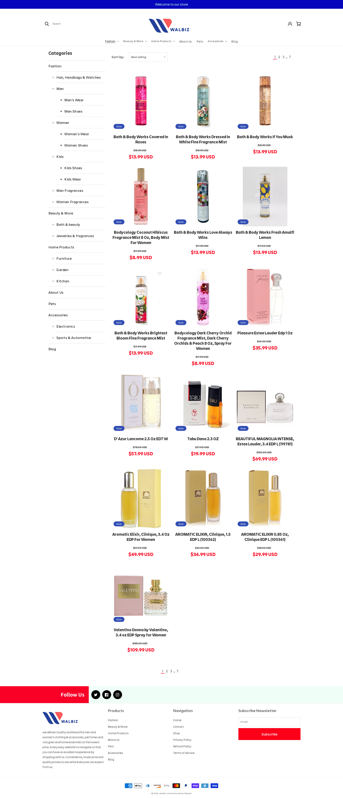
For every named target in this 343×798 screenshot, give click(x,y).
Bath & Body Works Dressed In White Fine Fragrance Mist (203, 139)
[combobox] (66, 23)
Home (177, 720)
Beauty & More (60, 213)
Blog (52, 348)
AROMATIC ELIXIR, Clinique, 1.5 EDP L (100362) (203, 537)
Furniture (64, 258)
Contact (178, 727)
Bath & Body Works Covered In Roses (141, 139)
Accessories (58, 315)
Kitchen (62, 281)
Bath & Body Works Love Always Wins (203, 235)
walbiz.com (165, 793)
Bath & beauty (68, 224)
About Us (56, 292)
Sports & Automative (73, 337)
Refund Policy (182, 746)
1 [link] (275, 56)
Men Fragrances (69, 190)
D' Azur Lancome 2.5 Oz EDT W (141, 438)
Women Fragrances (72, 201)
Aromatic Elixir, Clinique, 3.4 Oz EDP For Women (141, 537)
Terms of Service (184, 753)
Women (62, 122)
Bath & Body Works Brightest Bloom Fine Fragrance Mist (141, 335)
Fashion (55, 66)
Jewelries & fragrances (75, 235)
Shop (176, 733)
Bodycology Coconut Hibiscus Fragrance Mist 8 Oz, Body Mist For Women (141, 237)
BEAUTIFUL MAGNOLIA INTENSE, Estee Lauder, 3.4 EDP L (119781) (265, 441)
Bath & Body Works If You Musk (265, 136)
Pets (52, 303)
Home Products (61, 247)
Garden (62, 269)
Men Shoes (73, 111)
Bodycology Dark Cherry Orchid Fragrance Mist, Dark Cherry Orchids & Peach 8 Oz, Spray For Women (203, 340)
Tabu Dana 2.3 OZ (203, 438)
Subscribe (269, 734)
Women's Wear (76, 133)
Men (60, 88)
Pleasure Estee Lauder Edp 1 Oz (265, 333)
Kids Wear (72, 179)
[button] (112, 41)
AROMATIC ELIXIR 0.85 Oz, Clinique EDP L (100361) (265, 537)
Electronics (65, 326)
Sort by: (118, 56)
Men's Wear (74, 99)
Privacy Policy (182, 740)
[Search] (46, 23)
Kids (60, 156)
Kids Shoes (73, 167)
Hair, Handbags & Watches (78, 77)
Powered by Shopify (181, 793)
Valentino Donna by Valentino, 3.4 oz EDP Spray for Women (141, 632)
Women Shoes (76, 145)
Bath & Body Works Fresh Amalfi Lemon (265, 235)
